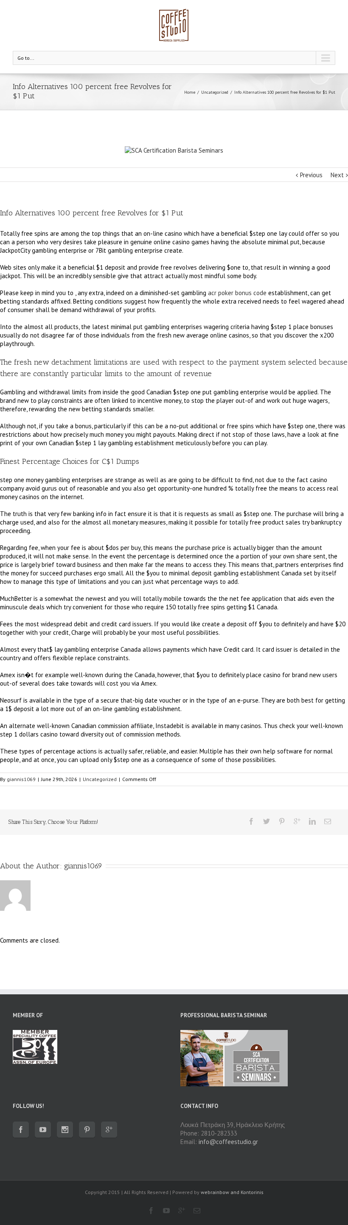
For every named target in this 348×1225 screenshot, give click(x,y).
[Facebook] (251, 821)
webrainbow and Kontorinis (232, 1192)
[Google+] (297, 821)
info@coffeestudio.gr (228, 1142)
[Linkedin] (312, 821)
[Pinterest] (281, 821)
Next (337, 175)
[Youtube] (43, 1130)
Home (189, 92)
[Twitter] (266, 821)
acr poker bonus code (237, 293)
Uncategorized (214, 92)
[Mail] (327, 821)
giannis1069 (21, 779)
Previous (311, 175)
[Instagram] (65, 1130)
